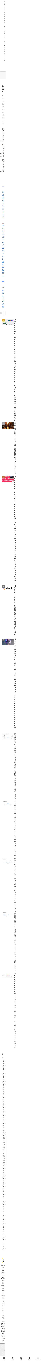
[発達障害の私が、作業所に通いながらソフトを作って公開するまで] (3, 941)
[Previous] (2, 1346)
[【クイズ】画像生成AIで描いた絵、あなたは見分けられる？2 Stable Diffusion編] (3, 683)
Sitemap (3, 1266)
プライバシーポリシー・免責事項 (3, 1309)
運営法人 (3, 1297)
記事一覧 (3, 1280)
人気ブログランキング (3, 231)
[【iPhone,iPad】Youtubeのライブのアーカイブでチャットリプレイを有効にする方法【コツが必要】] (3, 529)
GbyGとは (3, 1274)
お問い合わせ (3, 1289)
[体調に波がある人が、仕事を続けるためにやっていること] (3, 883)
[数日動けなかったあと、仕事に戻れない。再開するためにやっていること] (3, 765)
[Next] (2, 1353)
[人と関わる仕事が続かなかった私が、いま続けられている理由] (3, 828)
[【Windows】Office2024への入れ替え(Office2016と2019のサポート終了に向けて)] (3, 369)
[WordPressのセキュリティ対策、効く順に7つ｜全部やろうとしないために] (3, 1010)
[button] (36, 652)
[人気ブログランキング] (3, 223)
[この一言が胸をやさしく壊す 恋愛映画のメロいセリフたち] (3, 448)
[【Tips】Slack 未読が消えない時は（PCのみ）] (3, 610)
